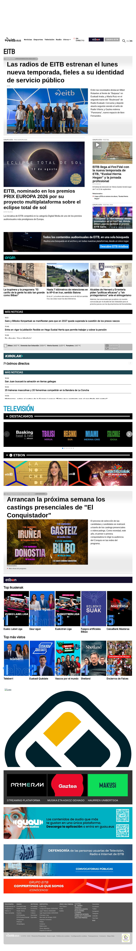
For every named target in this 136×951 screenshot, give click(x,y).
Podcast (19, 921)
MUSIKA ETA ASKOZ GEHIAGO (65, 800)
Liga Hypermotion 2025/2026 (49, 913)
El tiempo (78, 905)
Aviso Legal (51, 936)
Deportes (38, 40)
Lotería (78, 912)
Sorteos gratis (81, 909)
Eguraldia (34, 917)
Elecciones (79, 911)
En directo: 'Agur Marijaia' (18, 338)
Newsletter (95, 904)
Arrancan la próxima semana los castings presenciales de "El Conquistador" (56, 507)
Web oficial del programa (17, 568)
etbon (19, 455)
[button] (62, 448)
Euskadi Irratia (21, 906)
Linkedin (95, 916)
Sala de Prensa (81, 917)
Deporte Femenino (46, 919)
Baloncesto (43, 926)
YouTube (95, 918)
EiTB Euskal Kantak (23, 917)
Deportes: (44, 904)
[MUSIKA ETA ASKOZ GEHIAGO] (67, 784)
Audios (61, 911)
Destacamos (21, 416)
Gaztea (19, 913)
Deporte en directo (46, 930)
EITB (9, 51)
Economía (34, 908)
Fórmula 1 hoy (44, 915)
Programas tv (9, 908)
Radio (59, 40)
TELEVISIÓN (19, 409)
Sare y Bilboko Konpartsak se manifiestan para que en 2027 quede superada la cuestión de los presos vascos (62, 321)
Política (33, 911)
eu (128, 41)
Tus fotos (113, 345)
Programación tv (10, 906)
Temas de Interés (82, 914)
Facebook (95, 906)
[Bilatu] (124, 40)
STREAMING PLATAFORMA (23, 800)
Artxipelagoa (21, 924)
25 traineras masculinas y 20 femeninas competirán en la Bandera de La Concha (47, 390)
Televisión (49, 40)
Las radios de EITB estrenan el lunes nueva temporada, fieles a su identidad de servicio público (65, 72)
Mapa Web (110, 936)
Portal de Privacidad (39, 936)
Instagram (95, 911)
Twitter (94, 909)
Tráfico (78, 907)
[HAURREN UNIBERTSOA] (108, 784)
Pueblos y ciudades (83, 916)
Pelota (42, 921)
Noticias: (34, 904)
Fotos (61, 908)
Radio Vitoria (21, 911)
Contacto (102, 936)
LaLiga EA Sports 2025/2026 (49, 908)
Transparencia (93, 936)
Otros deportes (44, 928)
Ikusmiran (34, 915)
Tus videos (113, 348)
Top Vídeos (63, 906)
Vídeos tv (8, 911)
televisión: (9, 904)
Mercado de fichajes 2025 (48, 917)
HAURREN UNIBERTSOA (103, 800)
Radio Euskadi (21, 908)
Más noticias (14, 311)
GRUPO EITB (112, 39)
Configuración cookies (79, 936)
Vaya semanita (9, 913)
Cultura (33, 913)
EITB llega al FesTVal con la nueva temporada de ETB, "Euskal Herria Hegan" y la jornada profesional (111, 174)
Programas (20, 919)
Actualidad (34, 906)
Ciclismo (42, 924)
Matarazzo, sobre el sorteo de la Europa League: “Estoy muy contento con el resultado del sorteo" (56, 399)
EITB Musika (21, 915)
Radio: (19, 904)
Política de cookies (63, 936)
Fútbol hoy (43, 906)
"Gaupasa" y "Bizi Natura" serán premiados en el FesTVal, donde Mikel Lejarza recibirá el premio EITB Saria (112, 222)
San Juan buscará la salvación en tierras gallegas (30, 381)
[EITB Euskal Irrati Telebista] (13, 39)
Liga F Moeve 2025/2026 (48, 911)
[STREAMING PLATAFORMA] (27, 784)
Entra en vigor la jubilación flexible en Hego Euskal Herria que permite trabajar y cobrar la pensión (56, 329)
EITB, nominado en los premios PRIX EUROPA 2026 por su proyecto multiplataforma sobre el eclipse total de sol (42, 199)
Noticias (28, 40)
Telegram (95, 913)
